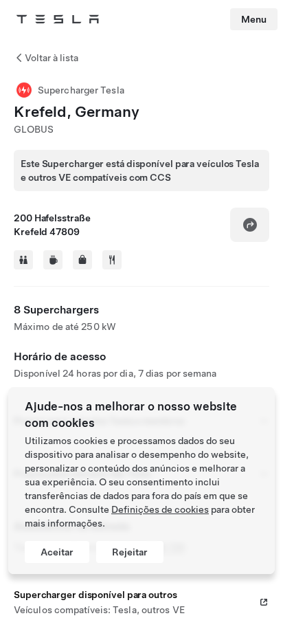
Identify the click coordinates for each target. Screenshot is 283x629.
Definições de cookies (160, 509)
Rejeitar (130, 552)
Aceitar (57, 552)
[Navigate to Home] (57, 19)
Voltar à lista (51, 57)
